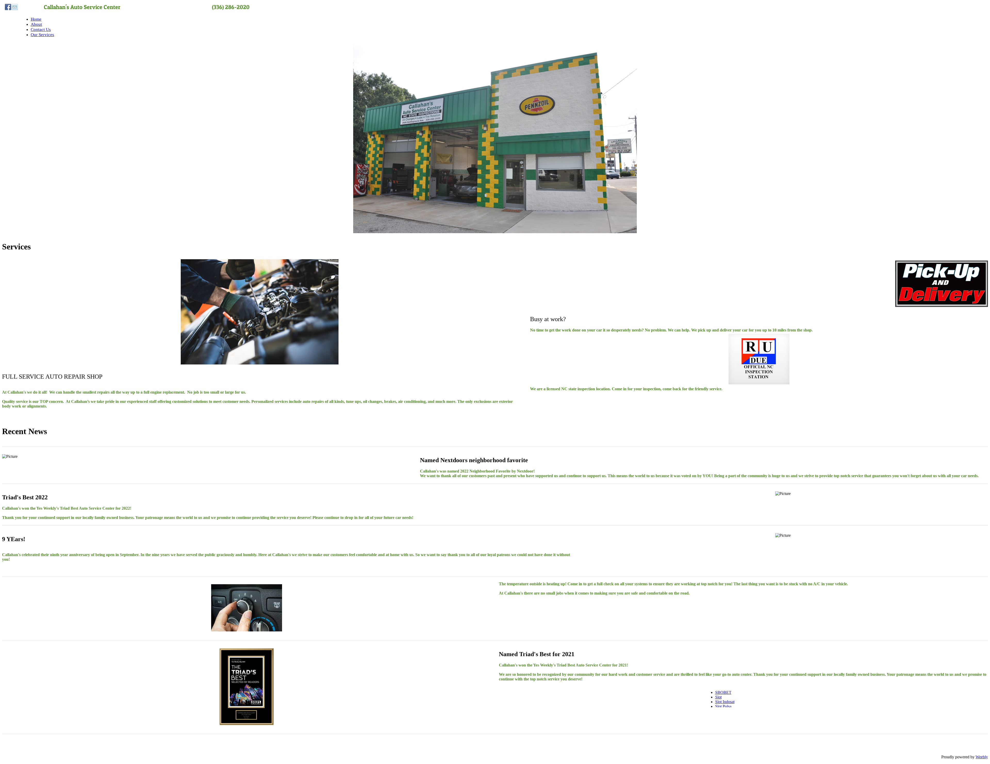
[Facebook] (8, 7)
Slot (718, 697)
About (36, 24)
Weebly (982, 757)
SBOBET (723, 692)
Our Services (42, 34)
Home (36, 19)
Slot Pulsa (723, 706)
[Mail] (15, 7)
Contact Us (41, 29)
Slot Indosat (725, 702)
